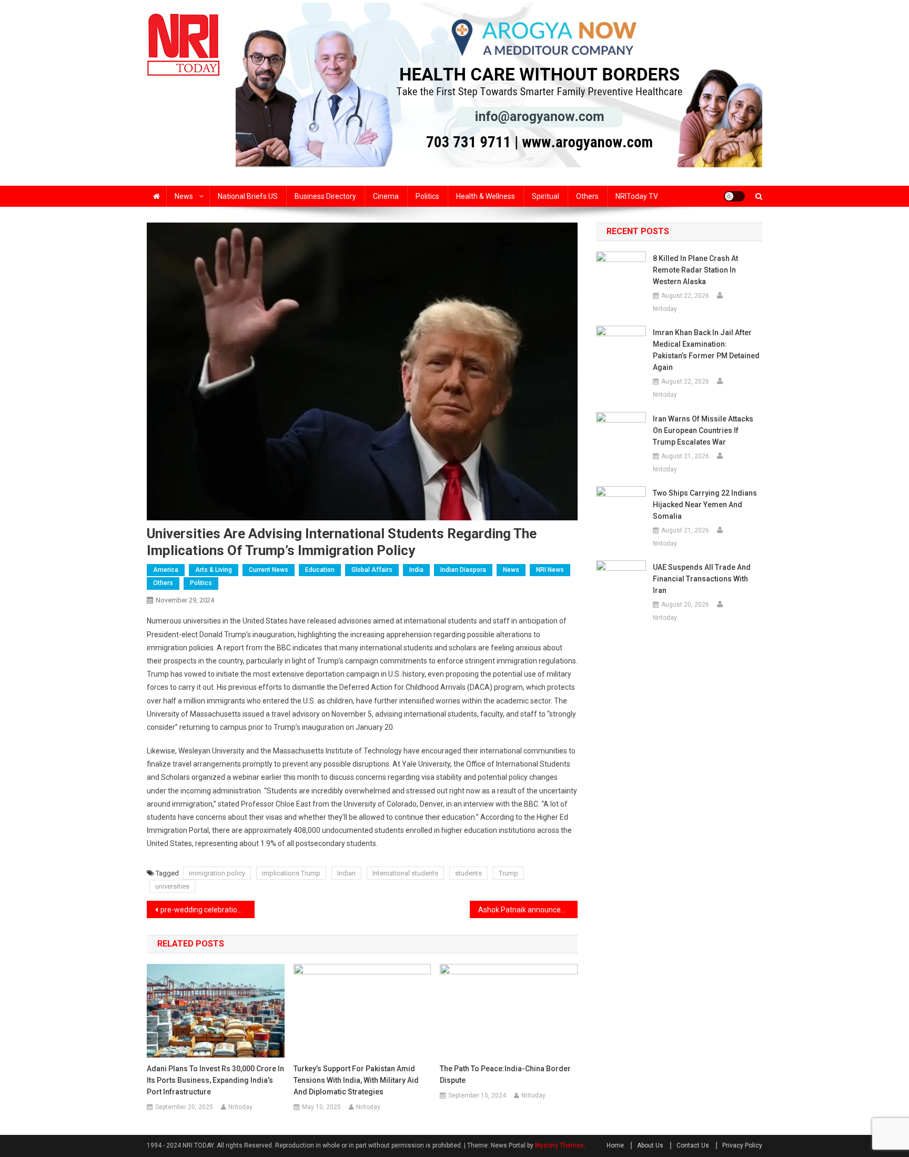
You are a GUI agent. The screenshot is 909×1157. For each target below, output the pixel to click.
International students (405, 873)
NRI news (550, 570)
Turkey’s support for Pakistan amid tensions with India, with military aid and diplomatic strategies (356, 1080)
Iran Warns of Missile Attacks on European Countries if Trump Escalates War (703, 430)
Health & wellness (485, 196)
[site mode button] (734, 196)
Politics (427, 196)
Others (587, 196)
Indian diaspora (463, 570)
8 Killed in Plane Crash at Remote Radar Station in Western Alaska (695, 270)
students (468, 873)
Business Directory (325, 196)
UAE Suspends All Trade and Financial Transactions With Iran (702, 579)
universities (172, 886)
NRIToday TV (636, 196)
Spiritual (545, 196)
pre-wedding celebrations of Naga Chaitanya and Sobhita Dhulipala (207, 910)
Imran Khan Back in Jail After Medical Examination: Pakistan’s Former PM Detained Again (706, 349)
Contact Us (692, 1145)
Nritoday (240, 1107)
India (416, 570)
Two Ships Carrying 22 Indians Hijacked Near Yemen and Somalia (705, 504)
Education (320, 570)
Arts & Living (213, 570)
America (165, 570)
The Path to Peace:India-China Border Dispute (505, 1074)
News (184, 196)
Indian (346, 873)
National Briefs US (248, 196)
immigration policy (217, 873)
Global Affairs (371, 570)
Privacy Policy (742, 1145)
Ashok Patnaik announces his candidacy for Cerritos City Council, (528, 910)
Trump (508, 873)
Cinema (386, 196)
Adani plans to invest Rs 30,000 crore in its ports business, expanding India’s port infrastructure (215, 1080)
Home (615, 1145)
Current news (268, 570)
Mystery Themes (559, 1145)
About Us (650, 1145)
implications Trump (291, 873)
